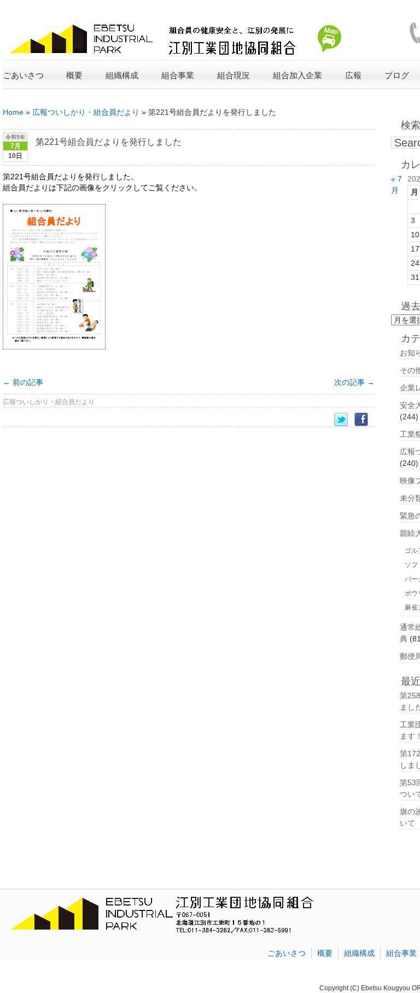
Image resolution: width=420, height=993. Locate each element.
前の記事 (23, 382)
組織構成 (359, 953)
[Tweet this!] (344, 420)
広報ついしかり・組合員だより (85, 112)
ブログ (396, 75)
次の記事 (354, 382)
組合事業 (401, 953)
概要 (324, 953)
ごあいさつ (23, 75)
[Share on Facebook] (364, 420)
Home (13, 112)
